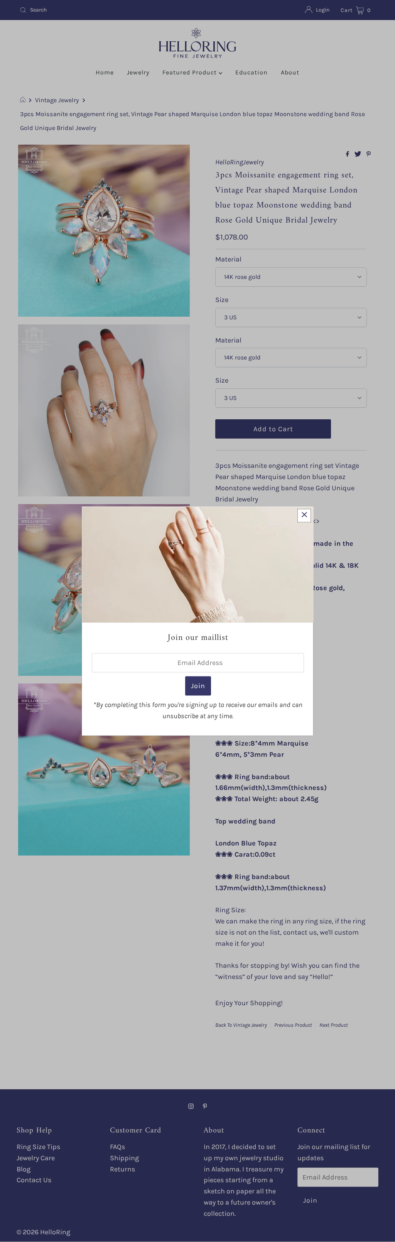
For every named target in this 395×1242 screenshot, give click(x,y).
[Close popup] (304, 515)
